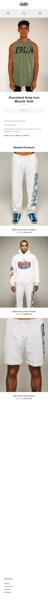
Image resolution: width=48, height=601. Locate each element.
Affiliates (7, 592)
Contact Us (8, 586)
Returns (7, 589)
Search (7, 584)
